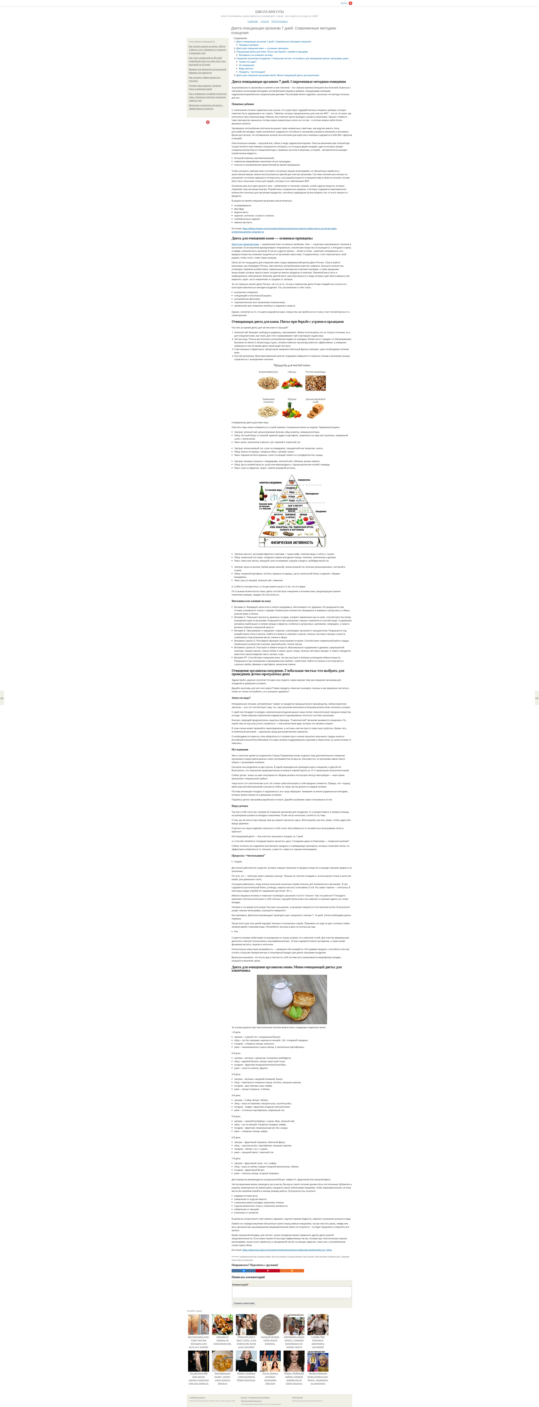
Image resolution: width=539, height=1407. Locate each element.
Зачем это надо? (247, 61)
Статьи (265, 21)
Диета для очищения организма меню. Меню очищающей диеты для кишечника (277, 75)
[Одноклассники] (292, 1270)
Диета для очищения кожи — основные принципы (262, 48)
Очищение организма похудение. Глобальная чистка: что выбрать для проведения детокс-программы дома (292, 58)
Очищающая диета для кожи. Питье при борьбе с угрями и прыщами (272, 51)
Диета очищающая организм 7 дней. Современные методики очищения (273, 41)
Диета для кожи (308, 1256)
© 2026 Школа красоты (197, 1397)
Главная (253, 21)
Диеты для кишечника (245, 1260)
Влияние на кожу (334, 1256)
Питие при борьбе (321, 1256)
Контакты (244, 1397)
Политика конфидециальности (251, 1401)
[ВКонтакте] (244, 1270)
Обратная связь (297, 1397)
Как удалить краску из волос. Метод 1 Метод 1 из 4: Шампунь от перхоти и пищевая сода (207, 49)
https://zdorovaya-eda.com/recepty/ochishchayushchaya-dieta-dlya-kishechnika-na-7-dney (287, 1249)
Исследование (246, 65)
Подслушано (279, 21)
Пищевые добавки (248, 44)
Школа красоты (269, 11)
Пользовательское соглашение (259, 1397)
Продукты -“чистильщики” (252, 71)
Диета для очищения (279, 1256)
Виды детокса (246, 68)
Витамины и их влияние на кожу (256, 55)
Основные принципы (294, 1256)
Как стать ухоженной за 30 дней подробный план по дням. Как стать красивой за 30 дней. (207, 61)
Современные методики (248, 1256)
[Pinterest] (268, 1270)
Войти (344, 2)
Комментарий (240, 1284)
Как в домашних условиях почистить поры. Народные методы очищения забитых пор (208, 97)
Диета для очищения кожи (245, 244)
